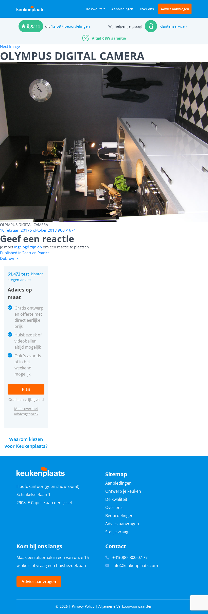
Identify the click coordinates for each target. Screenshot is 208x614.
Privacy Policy (83, 606)
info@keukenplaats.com (135, 565)
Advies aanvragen (175, 9)
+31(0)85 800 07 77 (130, 557)
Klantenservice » (173, 26)
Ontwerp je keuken (123, 491)
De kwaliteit (95, 9)
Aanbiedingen (122, 9)
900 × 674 (67, 230)
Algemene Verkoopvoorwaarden (125, 606)
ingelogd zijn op (28, 246)
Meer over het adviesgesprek (26, 411)
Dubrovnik (9, 258)
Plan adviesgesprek (26, 390)
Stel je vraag (116, 532)
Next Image (10, 46)
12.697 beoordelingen (70, 26)
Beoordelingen (119, 515)
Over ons (147, 9)
